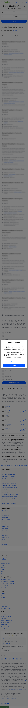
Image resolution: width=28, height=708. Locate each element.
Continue (14, 365)
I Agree (15, 362)
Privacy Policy (9, 347)
